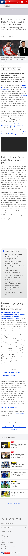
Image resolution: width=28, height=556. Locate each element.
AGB (2, 540)
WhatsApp (20, 518)
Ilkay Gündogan (12, 134)
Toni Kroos (14, 429)
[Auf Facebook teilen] (3, 69)
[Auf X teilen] (8, 69)
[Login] (18, 2)
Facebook (6, 518)
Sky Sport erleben (7, 524)
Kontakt (3, 544)
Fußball (7, 6)
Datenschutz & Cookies (7, 542)
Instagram (13, 518)
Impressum (4, 538)
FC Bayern (24, 95)
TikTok (10, 518)
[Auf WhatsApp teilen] (14, 69)
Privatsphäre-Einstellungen (8, 546)
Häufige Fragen (5, 536)
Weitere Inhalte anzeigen (14, 503)
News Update (19, 413)
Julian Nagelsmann (20, 426)
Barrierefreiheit (5, 549)
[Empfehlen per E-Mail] (19, 69)
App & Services (6, 531)
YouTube (17, 518)
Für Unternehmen (7, 527)
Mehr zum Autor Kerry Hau (9, 407)
